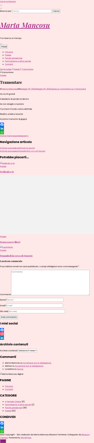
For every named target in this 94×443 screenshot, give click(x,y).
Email (3, 305)
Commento (5, 294)
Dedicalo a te (7, 171)
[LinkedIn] (47, 128)
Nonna (20, 369)
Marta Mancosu (25, 25)
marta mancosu (8, 135)
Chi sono (9, 52)
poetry (25, 135)
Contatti (9, 64)
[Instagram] (47, 334)
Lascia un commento (68, 89)
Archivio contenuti (9, 350)
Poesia (8, 55)
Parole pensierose (13, 58)
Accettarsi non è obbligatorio (37, 363)
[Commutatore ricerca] (1, 8)
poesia (19, 135)
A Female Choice (13, 401)
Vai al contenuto (8, 1)
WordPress (26, 437)
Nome (3, 299)
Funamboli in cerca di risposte (16, 255)
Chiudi (4, 46)
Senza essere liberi (10, 242)
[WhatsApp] (47, 132)
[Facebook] (47, 124)
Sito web (4, 311)
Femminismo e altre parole (18, 61)
